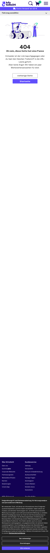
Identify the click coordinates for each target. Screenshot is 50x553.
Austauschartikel (30, 475)
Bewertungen (6, 484)
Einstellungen (25, 543)
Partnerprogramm (7, 475)
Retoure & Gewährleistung (33, 472)
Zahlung (27, 466)
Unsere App (6, 487)
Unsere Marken (30, 484)
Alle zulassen (25, 548)
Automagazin (29, 481)
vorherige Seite (25, 75)
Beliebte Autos (30, 487)
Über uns (5, 466)
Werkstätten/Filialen (8, 478)
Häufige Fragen (30, 478)
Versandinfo (29, 469)
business (6, 469)
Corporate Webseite (8, 472)
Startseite (25, 81)
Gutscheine (29, 490)
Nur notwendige (25, 538)
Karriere (4, 481)
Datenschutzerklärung (17, 533)
